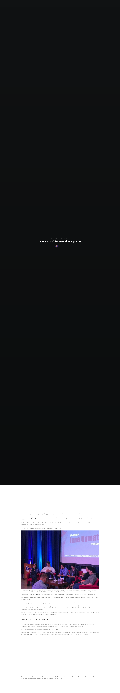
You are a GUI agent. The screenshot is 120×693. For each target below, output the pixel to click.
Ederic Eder (62, 246)
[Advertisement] (60, 495)
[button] (90, 2)
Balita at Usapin (54, 238)
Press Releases (77, 2)
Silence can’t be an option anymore (29, 518)
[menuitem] (54, 2)
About (58, 2)
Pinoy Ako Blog (36, 594)
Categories (64, 2)
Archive (85, 2)
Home (54, 2)
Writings (70, 2)
